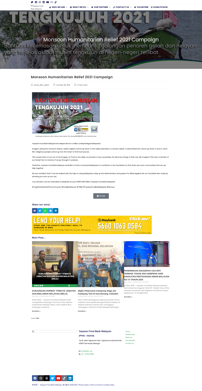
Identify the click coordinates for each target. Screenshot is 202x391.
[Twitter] (52, 378)
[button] (34, 210)
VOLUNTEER (142, 7)
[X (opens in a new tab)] (32, 2)
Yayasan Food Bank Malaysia (51, 385)
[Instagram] (41, 378)
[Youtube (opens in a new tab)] (47, 2)
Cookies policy (109, 385)
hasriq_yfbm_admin (41, 85)
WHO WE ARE (58, 7)
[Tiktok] (64, 378)
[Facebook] (35, 378)
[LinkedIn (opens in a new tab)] (43, 2)
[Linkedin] (70, 378)
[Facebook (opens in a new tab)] (36, 2)
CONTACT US (122, 7)
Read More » (36, 311)
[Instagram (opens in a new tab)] (40, 2)
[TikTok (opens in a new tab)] (56, 2)
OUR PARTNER (101, 7)
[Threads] (47, 378)
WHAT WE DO (79, 7)
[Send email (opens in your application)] (52, 2)
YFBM (37, 318)
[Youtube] (58, 378)
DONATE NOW (160, 7)
